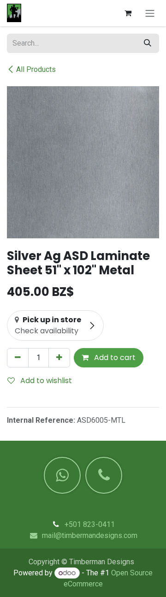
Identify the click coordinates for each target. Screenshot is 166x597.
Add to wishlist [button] (45, 380)
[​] (103, 475)
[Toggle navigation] (150, 13)
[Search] (147, 43)
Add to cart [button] (114, 357)
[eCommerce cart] (128, 13)
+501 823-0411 (90, 524)
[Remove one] (18, 357)
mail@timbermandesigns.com (89, 535)
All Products (36, 69)
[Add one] (59, 357)
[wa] (62, 475)
